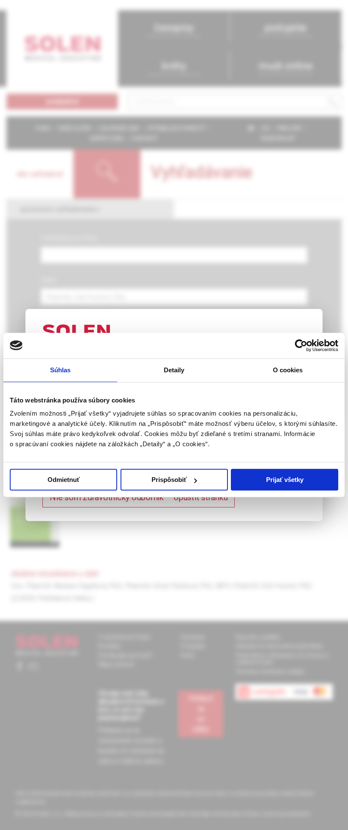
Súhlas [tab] (60, 370)
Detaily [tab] (174, 370)
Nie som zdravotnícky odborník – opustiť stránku (138, 497)
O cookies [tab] (288, 370)
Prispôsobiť (169, 479)
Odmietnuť (64, 479)
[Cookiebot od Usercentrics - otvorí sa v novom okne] (301, 345)
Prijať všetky (284, 479)
